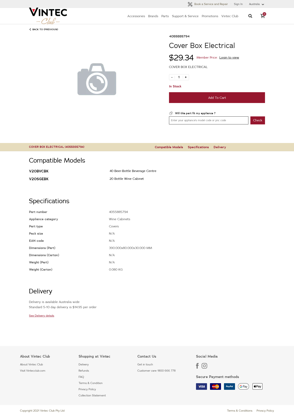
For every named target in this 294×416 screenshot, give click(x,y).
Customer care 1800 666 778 (156, 370)
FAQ (81, 377)
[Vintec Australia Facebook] (199, 367)
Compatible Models (169, 147)
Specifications (198, 147)
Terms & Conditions (239, 410)
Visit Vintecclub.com (32, 370)
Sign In (238, 4)
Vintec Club (229, 16)
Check (257, 120)
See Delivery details (41, 315)
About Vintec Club (31, 364)
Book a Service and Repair (211, 4)
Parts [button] (165, 16)
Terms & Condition (91, 383)
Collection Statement (92, 395)
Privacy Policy (87, 389)
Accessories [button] (136, 16)
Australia (254, 4)
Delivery (220, 147)
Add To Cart (217, 98)
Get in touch (145, 364)
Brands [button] (153, 16)
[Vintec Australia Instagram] (204, 367)
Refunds (84, 370)
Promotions (210, 16)
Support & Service (185, 16)
